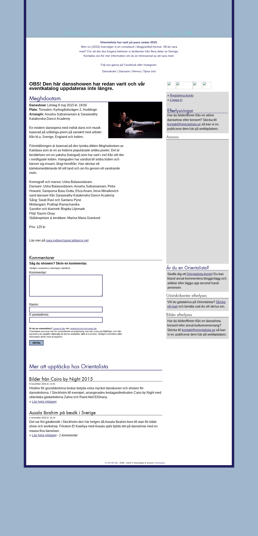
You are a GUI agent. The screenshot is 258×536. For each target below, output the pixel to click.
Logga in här (59, 328)
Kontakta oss (92, 55)
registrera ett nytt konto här (83, 328)
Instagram (150, 64)
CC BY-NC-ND (111, 463)
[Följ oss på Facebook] (171, 88)
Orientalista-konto (199, 274)
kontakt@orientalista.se (184, 124)
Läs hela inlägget (44, 401)
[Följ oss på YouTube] (184, 88)
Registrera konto (182, 95)
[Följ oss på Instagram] (206, 88)
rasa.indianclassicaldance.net (67, 240)
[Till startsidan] (124, 20)
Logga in (176, 100)
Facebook (130, 64)
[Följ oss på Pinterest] (197, 88)
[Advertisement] (197, 201)
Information (160, 463)
